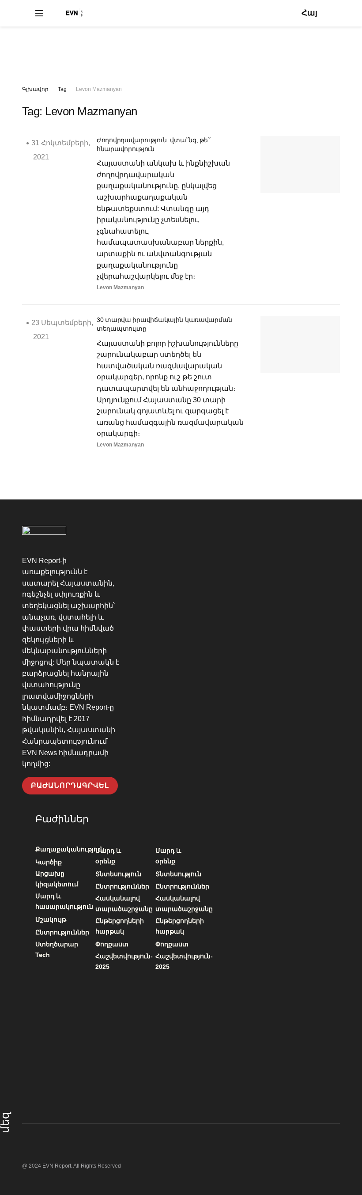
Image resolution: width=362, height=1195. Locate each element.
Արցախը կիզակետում (56, 879)
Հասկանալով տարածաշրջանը (124, 903)
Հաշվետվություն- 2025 (124, 961)
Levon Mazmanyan (99, 89)
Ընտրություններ (62, 932)
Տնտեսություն (118, 873)
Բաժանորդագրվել (70, 785)
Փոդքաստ (111, 944)
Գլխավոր (35, 89)
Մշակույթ (50, 919)
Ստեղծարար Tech (56, 949)
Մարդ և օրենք (108, 856)
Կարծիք (48, 862)
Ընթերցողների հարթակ (119, 926)
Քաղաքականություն (69, 849)
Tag (62, 89)
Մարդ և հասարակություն (64, 901)
